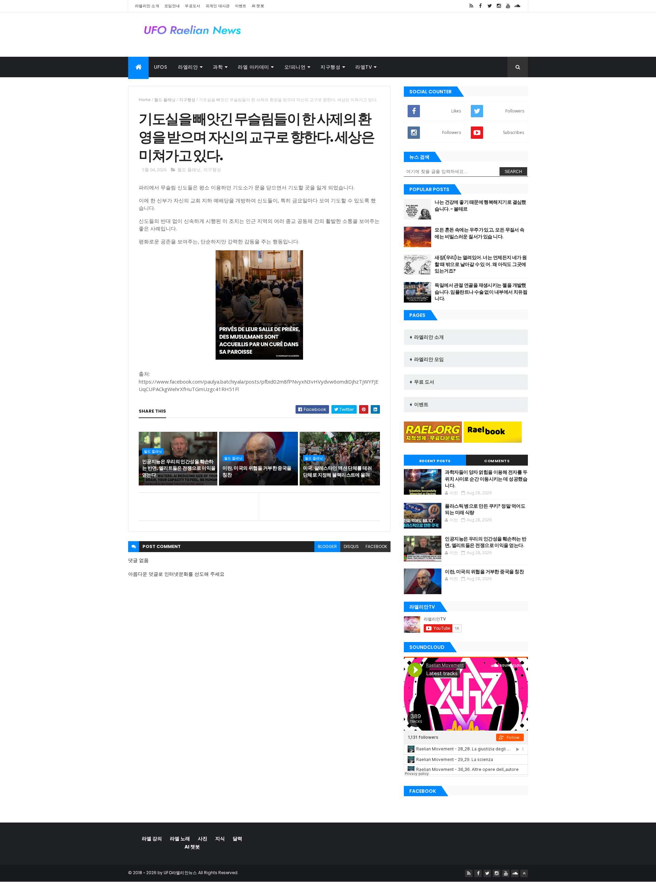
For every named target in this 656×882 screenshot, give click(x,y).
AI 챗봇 (258, 6)
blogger (327, 546)
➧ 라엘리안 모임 (426, 359)
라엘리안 (188, 67)
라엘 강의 (152, 838)
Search (513, 171)
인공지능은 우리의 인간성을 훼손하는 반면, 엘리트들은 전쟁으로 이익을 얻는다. (179, 468)
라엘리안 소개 (147, 6)
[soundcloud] (517, 6)
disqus (351, 546)
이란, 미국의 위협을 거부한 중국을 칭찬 (256, 471)
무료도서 (192, 6)
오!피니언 (295, 67)
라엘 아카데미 (253, 67)
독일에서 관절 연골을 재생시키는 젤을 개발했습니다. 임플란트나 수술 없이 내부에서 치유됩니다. (481, 292)
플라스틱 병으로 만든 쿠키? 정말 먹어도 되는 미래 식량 (485, 509)
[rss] (471, 6)
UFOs (160, 67)
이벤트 (241, 6)
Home (145, 100)
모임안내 (172, 6)
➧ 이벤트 (418, 404)
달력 (237, 838)
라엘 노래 (180, 838)
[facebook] (480, 6)
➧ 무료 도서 (421, 381)
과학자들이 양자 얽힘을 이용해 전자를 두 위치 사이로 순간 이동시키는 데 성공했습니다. (486, 479)
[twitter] (489, 6)
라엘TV (363, 67)
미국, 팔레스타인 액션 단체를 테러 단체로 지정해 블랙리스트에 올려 (337, 471)
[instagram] (499, 6)
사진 (202, 838)
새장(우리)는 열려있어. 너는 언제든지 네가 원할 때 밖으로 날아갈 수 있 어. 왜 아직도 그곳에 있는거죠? (481, 264)
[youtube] (508, 6)
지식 (220, 838)
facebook (376, 546)
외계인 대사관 (218, 6)
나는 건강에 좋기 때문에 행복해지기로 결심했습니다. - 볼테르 (480, 205)
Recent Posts (435, 461)
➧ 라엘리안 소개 (426, 337)
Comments (496, 461)
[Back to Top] (524, 873)
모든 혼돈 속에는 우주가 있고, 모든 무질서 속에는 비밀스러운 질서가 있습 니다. (479, 233)
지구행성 (330, 67)
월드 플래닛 (165, 100)
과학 (218, 67)
